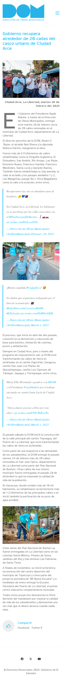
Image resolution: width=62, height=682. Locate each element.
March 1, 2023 (40, 325)
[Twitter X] (30, 658)
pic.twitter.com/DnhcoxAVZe (22, 222)
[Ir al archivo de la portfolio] (50, 678)
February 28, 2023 (42, 234)
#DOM (39, 308)
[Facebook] (22, 658)
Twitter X (36, 627)
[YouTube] (39, 658)
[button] (57, 13)
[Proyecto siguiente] (58, 678)
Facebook (23, 627)
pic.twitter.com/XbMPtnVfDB (37, 313)
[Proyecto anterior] (42, 678)
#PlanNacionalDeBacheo (23, 217)
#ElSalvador (13, 313)
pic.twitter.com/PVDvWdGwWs (31, 413)
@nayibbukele (31, 387)
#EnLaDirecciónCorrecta (21, 308)
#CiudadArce (33, 287)
